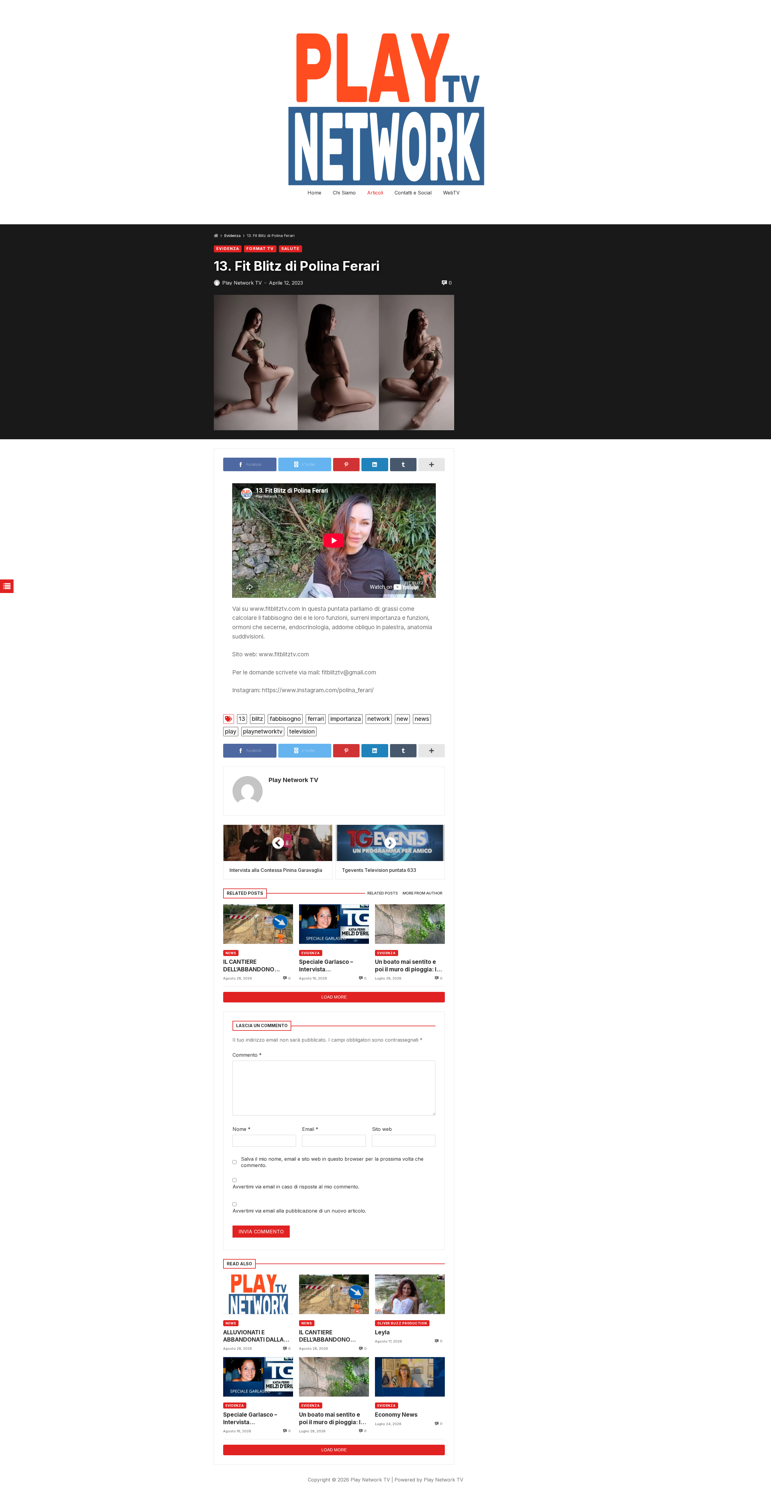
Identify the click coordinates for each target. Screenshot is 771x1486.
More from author (422, 893)
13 (242, 718)
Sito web (382, 1129)
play (230, 731)
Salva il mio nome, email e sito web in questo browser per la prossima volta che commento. (332, 1162)
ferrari (315, 718)
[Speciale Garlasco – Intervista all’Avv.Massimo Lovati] (334, 924)
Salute (290, 248)
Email (310, 1129)
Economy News (396, 1414)
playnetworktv (262, 731)
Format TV (260, 248)
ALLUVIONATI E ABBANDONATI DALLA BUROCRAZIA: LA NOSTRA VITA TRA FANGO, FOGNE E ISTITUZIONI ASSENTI (253, 1336)
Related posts (382, 893)
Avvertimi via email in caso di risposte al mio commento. (296, 1187)
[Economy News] (410, 1376)
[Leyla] (410, 1294)
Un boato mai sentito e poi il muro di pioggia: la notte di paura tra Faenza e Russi (409, 965)
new (402, 718)
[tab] (382, 893)
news (422, 718)
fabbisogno (285, 718)
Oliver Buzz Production (402, 1323)
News (231, 953)
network (378, 718)
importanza (345, 718)
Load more (334, 997)
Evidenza (232, 235)
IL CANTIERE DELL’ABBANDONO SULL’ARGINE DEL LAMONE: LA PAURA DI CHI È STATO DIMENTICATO (253, 965)
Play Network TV (293, 780)
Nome (242, 1129)
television (302, 731)
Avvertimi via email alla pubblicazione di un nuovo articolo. (299, 1211)
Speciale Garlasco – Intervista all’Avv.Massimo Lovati (330, 965)
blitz (257, 718)
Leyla (382, 1332)
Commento (247, 1055)
